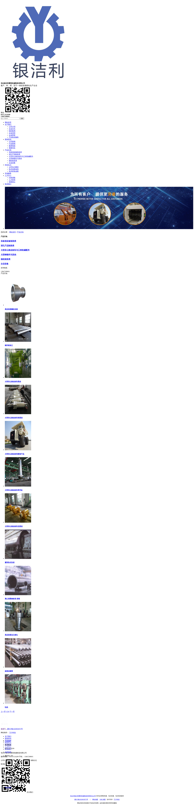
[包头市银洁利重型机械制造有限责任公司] (38, 81)
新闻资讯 (8, 738)
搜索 (22, 118)
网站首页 (12, 232)
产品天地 (20, 232)
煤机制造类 (5, 259)
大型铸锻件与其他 (8, 254)
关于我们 (8, 736)
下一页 (12, 711)
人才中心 (8, 747)
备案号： (4, 729)
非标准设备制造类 (8, 241)
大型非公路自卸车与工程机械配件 (15, 250)
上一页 (3, 711)
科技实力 (8, 743)
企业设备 (4, 264)
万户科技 (12, 732)
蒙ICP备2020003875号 (15, 729)
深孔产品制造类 (7, 245)
